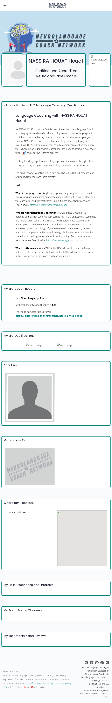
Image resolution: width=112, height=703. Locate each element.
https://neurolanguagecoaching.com (48, 204)
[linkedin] (97, 662)
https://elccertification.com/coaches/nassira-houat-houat (49, 315)
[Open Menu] (4, 5)
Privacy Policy (65, 683)
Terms (6, 687)
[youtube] (107, 662)
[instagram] (91, 662)
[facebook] (86, 662)
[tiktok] (102, 662)
